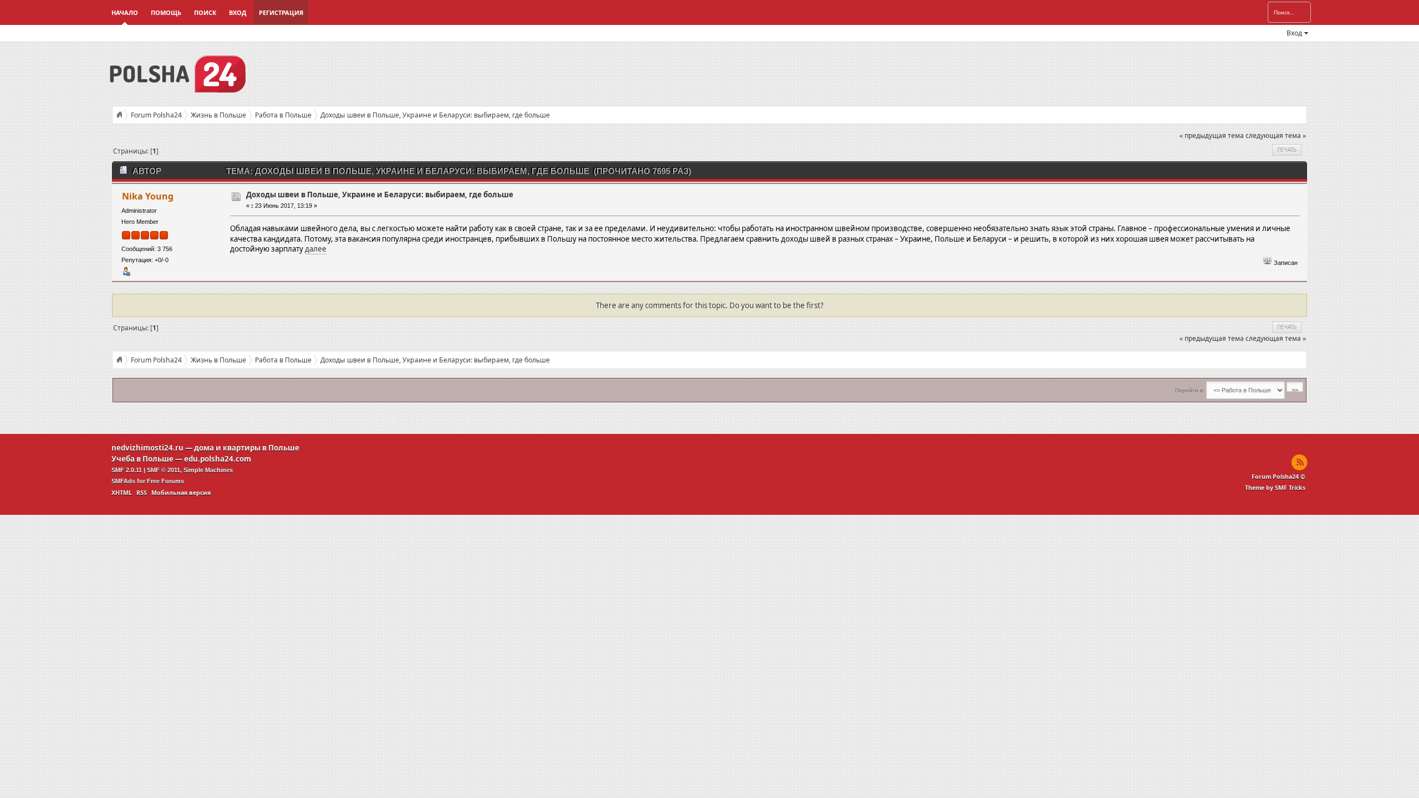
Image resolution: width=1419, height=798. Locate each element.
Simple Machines (208, 470)
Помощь (166, 12)
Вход (237, 12)
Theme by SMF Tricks (1275, 488)
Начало (124, 12)
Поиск (205, 12)
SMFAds (123, 481)
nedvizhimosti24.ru (147, 448)
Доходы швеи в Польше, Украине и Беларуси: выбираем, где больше (379, 195)
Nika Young (147, 196)
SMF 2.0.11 (126, 470)
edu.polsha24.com (217, 459)
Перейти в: (1189, 390)
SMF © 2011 (163, 470)
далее (315, 249)
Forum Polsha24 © (1278, 476)
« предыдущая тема (1212, 135)
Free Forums (165, 481)
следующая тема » (1276, 135)
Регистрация (281, 12)
